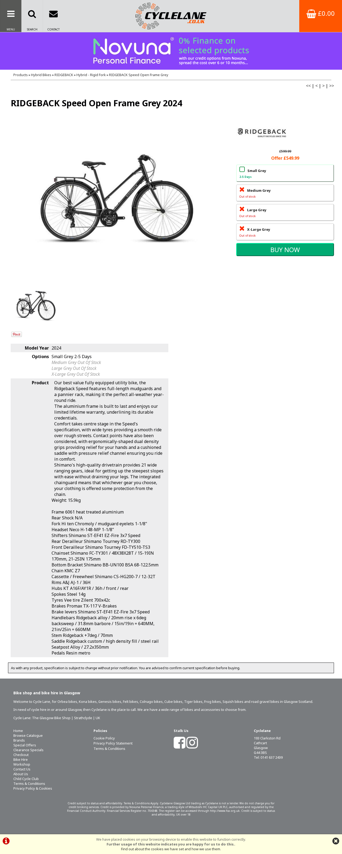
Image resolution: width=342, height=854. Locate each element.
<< (308, 86)
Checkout (21, 754)
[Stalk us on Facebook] (179, 746)
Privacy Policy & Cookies (32, 788)
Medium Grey (255, 193)
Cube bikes (173, 701)
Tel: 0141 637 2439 (268, 757)
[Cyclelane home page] (171, 16)
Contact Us (21, 769)
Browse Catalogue (28, 735)
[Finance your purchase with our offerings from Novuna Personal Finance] (171, 51)
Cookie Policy (104, 738)
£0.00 (325, 13)
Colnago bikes (151, 701)
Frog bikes (212, 701)
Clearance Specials (28, 749)
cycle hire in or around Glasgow (56, 709)
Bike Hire (20, 759)
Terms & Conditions (29, 783)
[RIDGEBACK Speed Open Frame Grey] (116, 198)
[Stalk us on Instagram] (192, 746)
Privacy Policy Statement (113, 743)
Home (18, 730)
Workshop (21, 764)
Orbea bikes (67, 701)
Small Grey (252, 173)
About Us (20, 773)
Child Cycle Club (26, 778)
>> (331, 86)
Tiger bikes (193, 701)
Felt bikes (130, 701)
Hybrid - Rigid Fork (91, 74)
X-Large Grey (254, 232)
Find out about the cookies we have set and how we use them (170, 849)
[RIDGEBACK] (263, 145)
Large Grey (252, 212)
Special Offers (24, 745)
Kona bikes (88, 701)
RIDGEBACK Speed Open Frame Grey (138, 74)
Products (20, 74)
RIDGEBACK (64, 74)
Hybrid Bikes (41, 74)
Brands (19, 740)
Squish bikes (233, 701)
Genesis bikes (109, 701)
